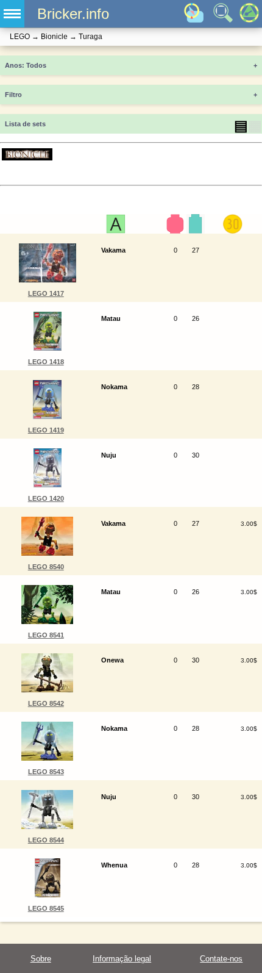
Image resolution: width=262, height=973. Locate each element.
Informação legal (122, 958)
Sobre (40, 958)
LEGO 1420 (46, 498)
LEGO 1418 (46, 361)
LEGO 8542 (46, 703)
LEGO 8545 (46, 908)
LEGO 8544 (46, 840)
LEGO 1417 (46, 293)
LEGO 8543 (46, 771)
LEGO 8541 (46, 635)
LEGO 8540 (46, 566)
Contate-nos (221, 958)
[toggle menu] (12, 13)
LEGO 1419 (46, 430)
